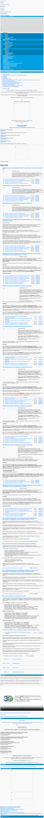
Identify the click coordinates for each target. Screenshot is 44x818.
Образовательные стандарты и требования (10, 86)
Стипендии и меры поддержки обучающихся (11, 83)
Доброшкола (5, 60)
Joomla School (6, 816)
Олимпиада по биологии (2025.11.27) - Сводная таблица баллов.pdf (17, 280)
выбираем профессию (9, 52)
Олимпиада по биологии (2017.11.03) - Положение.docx (15, 179)
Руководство (5, 77)
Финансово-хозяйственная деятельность (10, 81)
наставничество (8, 54)
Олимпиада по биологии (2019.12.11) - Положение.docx (15, 213)
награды (6, 36)
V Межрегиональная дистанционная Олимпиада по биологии (17, 285)
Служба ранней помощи (7, 57)
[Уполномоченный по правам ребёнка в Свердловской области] (12, 809)
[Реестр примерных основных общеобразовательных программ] (12, 812)
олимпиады (7, 51)
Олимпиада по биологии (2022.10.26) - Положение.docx (15, 401)
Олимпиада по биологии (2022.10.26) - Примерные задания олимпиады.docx (19, 399)
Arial (1, 4)
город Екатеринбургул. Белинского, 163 (6, 27)
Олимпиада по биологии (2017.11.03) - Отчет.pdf (14, 181)
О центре (4, 33)
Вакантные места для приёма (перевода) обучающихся (13, 82)
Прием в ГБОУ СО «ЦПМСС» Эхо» (9, 39)
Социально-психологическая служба (10, 65)
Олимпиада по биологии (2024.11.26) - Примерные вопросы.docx (17, 509)
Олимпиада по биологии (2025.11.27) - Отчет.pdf (14, 283)
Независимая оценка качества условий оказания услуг (13, 63)
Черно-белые (2, 15)
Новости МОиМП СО (9, 42)
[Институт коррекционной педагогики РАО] (8, 810)
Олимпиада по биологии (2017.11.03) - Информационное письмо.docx (17, 180)
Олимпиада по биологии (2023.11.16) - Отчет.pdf (14, 482)
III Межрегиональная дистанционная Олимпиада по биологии (17, 203)
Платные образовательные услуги (9, 80)
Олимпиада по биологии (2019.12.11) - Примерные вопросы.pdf (16, 215)
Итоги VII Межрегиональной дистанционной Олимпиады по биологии (19, 543)
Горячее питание (6, 62)
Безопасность (5, 55)
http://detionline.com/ (22, 126)
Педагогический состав (7, 78)
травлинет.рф (8, 140)
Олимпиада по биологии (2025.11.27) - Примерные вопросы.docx (17, 277)
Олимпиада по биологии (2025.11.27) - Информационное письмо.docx (17, 278)
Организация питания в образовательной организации (13, 85)
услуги (6, 35)
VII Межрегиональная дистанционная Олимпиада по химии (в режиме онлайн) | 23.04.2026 (19, 766)
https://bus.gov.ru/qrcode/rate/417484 (22, 121)
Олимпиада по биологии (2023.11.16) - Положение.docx (15, 480)
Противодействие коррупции (8, 56)
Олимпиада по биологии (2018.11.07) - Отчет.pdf (14, 200)
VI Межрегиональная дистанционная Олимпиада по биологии (17, 367)
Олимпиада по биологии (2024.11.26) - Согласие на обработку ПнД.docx (18, 508)
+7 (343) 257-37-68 (6, 28)
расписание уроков (8, 45)
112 (25, 143)
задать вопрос (28, 760)
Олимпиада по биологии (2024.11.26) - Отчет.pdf (14, 515)
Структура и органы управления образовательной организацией (14, 75)
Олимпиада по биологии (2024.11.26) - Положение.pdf (15, 514)
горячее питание (8, 46)
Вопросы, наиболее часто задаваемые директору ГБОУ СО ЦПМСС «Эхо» (14, 716)
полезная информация (9, 53)
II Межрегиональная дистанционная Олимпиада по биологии (17, 185)
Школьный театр (6, 67)
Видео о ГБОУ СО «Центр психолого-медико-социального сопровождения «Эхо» (15, 712)
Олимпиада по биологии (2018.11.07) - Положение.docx (15, 195)
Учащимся (5, 48)
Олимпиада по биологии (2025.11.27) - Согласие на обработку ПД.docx (18, 275)
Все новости (7, 41)
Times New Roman (5, 4)
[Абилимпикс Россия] (4, 811)
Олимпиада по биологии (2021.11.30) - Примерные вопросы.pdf (16, 322)
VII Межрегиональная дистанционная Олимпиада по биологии (17, 444)
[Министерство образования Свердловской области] (10, 807)
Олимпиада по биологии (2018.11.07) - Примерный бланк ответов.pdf (17, 198)
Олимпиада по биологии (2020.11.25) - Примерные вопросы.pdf (16, 248)
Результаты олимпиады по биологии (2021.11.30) (14, 595)
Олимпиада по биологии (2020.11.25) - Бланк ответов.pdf (15, 251)
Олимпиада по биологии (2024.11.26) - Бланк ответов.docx (15, 513)
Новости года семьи (8, 43)
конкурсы (6, 50)
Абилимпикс (5, 59)
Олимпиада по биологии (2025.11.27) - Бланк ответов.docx (15, 279)
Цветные (7, 15)
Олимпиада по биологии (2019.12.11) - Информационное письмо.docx (17, 214)
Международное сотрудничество (9, 84)
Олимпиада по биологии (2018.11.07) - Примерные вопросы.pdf (16, 199)
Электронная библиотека (7, 58)
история (6, 34)
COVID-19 (7, 47)
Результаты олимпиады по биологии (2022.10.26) (14, 635)
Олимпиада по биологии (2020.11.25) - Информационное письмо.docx (17, 247)
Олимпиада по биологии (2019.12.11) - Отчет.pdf (14, 217)
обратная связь (7, 38)
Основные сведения (6, 74)
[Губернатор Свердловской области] (7, 808)
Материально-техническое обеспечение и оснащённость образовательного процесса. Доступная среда (21, 79)
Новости (4, 40)
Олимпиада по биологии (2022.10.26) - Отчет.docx (14, 402)
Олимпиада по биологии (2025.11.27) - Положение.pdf (15, 282)
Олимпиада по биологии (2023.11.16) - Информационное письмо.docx (17, 481)
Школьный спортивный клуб (8, 61)
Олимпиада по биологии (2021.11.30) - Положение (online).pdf (16, 324)
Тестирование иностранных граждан (10, 66)
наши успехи (7, 49)
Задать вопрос (3, 714)
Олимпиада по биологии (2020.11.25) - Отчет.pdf (14, 249)
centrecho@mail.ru (6, 29)
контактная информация (9, 37)
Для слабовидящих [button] (3, 16)
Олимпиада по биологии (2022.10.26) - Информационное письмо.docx (18, 403)
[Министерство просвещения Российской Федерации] (10, 806)
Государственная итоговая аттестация (10, 64)
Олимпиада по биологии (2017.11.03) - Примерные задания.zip (16, 183)
